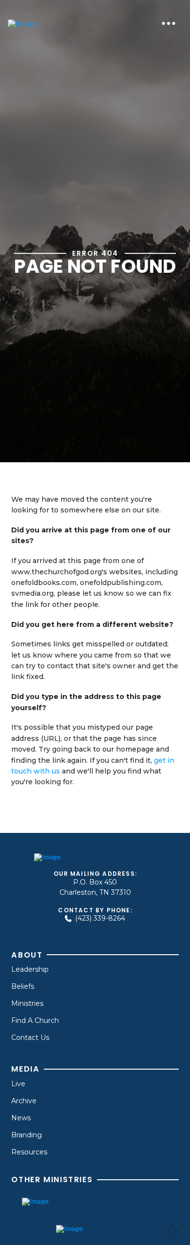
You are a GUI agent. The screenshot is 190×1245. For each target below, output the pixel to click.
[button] (168, 23)
